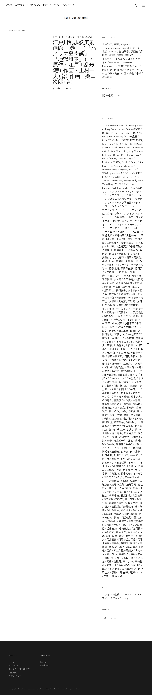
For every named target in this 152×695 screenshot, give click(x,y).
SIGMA (132, 169)
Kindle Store (109, 151)
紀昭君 (124, 481)
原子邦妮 (114, 268)
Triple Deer (116, 180)
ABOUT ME (68, 5)
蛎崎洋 (119, 514)
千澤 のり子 (113, 264)
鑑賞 (121, 535)
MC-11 (105, 158)
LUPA (115, 155)
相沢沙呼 (126, 459)
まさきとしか (129, 220)
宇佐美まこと (123, 308)
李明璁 (105, 393)
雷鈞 (109, 550)
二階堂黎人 (113, 242)
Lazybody (128, 151)
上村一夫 (57, 37)
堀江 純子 (137, 286)
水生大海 (116, 426)
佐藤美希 (133, 250)
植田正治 (129, 415)
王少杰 (115, 448)
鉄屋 (114, 535)
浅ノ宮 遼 (112, 437)
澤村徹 (110, 444)
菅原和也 (126, 495)
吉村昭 (117, 279)
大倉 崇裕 (123, 294)
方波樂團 (126, 371)
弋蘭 (126, 356)
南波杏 (134, 264)
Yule (133, 187)
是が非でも (125, 382)
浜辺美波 (124, 437)
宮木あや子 (110, 316)
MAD (122, 155)
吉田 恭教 (128, 279)
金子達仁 (133, 532)
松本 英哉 (124, 396)
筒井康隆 (130, 477)
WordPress (54, 689)
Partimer (106, 162)
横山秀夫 (127, 418)
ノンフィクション (132, 213)
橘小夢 (138, 418)
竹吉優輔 (126, 473)
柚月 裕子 (116, 404)
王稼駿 (115, 451)
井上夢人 (111, 246)
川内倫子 (119, 345)
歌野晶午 (119, 422)
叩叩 (133, 272)
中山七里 (116, 239)
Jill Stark (138, 144)
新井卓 (105, 371)
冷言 (111, 261)
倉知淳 (112, 253)
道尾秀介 (138, 528)
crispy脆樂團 (133, 129)
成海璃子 (116, 363)
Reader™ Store (129, 162)
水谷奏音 (128, 426)
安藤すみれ (124, 312)
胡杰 (128, 488)
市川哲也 (111, 352)
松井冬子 (112, 396)
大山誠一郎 (108, 297)
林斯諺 (117, 400)
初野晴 (129, 261)
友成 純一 (112, 272)
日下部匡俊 (110, 374)
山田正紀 (135, 330)
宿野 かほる (124, 316)
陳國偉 (124, 543)
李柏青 (115, 393)
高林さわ (128, 561)
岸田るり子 (118, 338)
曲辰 (109, 385)
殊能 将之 (131, 422)
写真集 (137, 257)
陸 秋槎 (113, 546)
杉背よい (135, 389)
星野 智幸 (112, 382)
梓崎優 (131, 411)
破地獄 (110, 470)
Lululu (138, 151)
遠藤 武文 (109, 532)
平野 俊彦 (107, 356)
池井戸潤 (132, 429)
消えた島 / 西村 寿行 (113, 69)
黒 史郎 (124, 572)
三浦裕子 (119, 235)
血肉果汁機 (131, 514)
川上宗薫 (107, 345)
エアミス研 (115, 195)
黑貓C (114, 572)
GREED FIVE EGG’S (132, 140)
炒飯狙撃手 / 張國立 (127, 51)
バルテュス (132, 217)
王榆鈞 (125, 448)
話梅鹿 (127, 517)
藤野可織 (137, 510)
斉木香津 (136, 367)
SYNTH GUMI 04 (123, 176)
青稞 (133, 554)
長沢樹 (129, 535)
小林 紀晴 (117, 323)
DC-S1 (114, 133)
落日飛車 (130, 499)
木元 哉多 (133, 385)
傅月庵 (136, 253)
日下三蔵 (137, 371)
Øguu (130, 158)
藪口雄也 (108, 514)
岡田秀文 (107, 334)
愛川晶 (105, 363)
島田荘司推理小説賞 (118, 341)
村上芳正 (126, 393)
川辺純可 (114, 349)
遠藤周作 (121, 532)
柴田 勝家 (107, 407)
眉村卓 (136, 459)
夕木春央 (133, 290)
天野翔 (131, 301)
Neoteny (122, 158)
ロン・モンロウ (111, 228)
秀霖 (118, 470)
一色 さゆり (108, 231)
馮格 (109, 561)
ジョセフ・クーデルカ (122, 209)
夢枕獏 (112, 294)
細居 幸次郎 (117, 484)
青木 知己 (112, 554)
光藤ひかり (108, 257)
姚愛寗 (134, 305)
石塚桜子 (121, 462)
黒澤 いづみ (136, 572)
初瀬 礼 (120, 261)
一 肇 (124, 228)
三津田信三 (135, 231)
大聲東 (112, 301)
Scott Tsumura (115, 166)
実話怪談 (138, 312)
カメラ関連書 (123, 202)
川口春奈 (131, 345)
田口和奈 (107, 455)
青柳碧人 (124, 554)
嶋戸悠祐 (135, 341)
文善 (127, 367)
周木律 (138, 283)
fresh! (104, 140)
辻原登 (117, 524)
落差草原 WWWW (113, 499)
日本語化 (131, 378)
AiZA (104, 125)
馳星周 (117, 561)
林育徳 (136, 400)
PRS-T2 (116, 162)
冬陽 (104, 261)
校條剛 (130, 407)
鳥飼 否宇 (123, 565)
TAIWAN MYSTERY (37, 5)
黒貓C (107, 576)
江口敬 (107, 429)
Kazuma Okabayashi (113, 147)
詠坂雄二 (116, 517)
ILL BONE (121, 144)
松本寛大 (136, 396)
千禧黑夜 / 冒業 (110, 44)
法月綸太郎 (130, 433)
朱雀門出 (123, 389)
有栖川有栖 (119, 385)
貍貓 (131, 521)
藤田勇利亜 (113, 510)
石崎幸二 (133, 462)
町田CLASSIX (121, 455)
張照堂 (122, 360)
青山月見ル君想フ (123, 550)
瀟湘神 (119, 444)
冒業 (129, 257)
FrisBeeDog (114, 140)
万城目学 (122, 231)
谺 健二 (123, 521)
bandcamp (131, 125)
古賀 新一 (124, 272)
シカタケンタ (119, 206)
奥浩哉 (113, 305)
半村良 (125, 264)
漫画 (90, 37)
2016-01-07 (68, 88)
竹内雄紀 (114, 473)
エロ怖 (127, 195)
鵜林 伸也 (107, 568)
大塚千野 (136, 294)
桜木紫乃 (114, 411)
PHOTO (54, 5)
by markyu (57, 88)
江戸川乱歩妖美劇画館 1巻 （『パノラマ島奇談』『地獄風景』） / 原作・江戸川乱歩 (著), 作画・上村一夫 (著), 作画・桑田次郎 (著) (74, 62)
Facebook (148, 350)
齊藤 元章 (117, 576)
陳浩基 (134, 543)
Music (113, 158)
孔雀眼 (110, 308)
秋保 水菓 (128, 470)
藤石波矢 (126, 510)
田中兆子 (135, 451)
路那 (109, 524)
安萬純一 (111, 312)
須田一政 (129, 557)
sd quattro (129, 166)
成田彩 (127, 363)
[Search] (136, 5)
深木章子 (136, 437)
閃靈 (133, 539)
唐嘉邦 (116, 286)
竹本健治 (137, 473)
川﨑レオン (127, 349)
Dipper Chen (125, 133)
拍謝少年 (108, 367)
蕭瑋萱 (112, 503)
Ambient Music (116, 125)
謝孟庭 (113, 521)
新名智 (115, 371)
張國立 (134, 356)
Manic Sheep (133, 155)
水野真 (138, 426)
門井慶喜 (111, 539)
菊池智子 (137, 495)
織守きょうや (116, 488)
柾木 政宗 (120, 407)
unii (139, 180)
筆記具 (119, 477)
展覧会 (112, 330)
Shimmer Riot (109, 169)
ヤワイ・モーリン (129, 224)
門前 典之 (123, 539)
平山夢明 (136, 352)
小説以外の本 (123, 327)
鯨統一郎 (111, 565)
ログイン (107, 594)
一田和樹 (134, 228)
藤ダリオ (133, 503)
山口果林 (123, 330)
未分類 (65, 37)
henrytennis (107, 144)
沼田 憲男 (116, 433)
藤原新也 (116, 506)
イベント (125, 191)
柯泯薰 (127, 404)
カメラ (110, 202)
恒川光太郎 (134, 360)
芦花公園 (121, 492)
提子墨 (119, 367)
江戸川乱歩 (82, 37)
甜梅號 (124, 451)
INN (130, 144)
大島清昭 (121, 297)
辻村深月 (128, 524)
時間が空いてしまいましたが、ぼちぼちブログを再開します (122, 59)
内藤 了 (121, 257)
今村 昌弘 (135, 246)
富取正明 (138, 316)
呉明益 (129, 283)
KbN (127, 147)
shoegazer (122, 169)
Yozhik (126, 187)
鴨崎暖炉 (136, 565)
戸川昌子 (137, 363)
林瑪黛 (127, 400)
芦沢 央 (111, 492)
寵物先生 (108, 319)
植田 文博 (116, 415)
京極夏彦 (123, 246)
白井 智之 (135, 455)
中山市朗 (128, 239)
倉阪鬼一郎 (124, 253)
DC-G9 (105, 133)
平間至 (118, 356)
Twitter (148, 343)
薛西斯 (122, 503)
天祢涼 (122, 301)
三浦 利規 (107, 235)
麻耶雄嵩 (119, 568)
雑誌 (128, 546)
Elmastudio (76, 689)
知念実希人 (108, 462)
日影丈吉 (123, 374)
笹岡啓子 (108, 477)
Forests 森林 (131, 136)
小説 (111, 327)
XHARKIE (120, 184)
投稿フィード (121, 594)
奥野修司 (123, 305)
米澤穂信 (114, 481)
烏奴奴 (129, 444)
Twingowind (130, 180)
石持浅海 (128, 466)
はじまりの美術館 (114, 217)
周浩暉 (107, 286)
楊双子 (139, 415)
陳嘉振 (115, 543)
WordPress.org (121, 598)
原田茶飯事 (127, 268)
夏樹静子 (121, 290)
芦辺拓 (132, 492)
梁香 (123, 411)
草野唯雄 (114, 495)
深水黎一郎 (120, 440)
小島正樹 (132, 319)
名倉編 (119, 283)
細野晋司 (131, 484)
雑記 (121, 546)
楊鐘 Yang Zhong (112, 418)
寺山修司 (120, 319)
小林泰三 (129, 323)
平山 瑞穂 (123, 352)
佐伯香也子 (120, 250)
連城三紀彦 (125, 528)
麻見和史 (131, 568)
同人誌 (110, 283)
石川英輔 (116, 466)
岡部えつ (119, 334)
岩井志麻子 (132, 334)
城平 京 (126, 286)
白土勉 (105, 459)
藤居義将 (128, 506)
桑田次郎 (72, 37)
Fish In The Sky (116, 136)
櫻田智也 (107, 422)
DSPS (135, 133)
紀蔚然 (134, 481)
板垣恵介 (107, 400)
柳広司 (137, 404)
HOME (8, 5)
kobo (119, 151)
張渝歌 (112, 360)
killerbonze (137, 147)
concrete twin (118, 129)
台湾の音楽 (130, 275)
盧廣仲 (115, 459)
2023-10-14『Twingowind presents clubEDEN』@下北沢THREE (122, 48)
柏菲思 (105, 404)
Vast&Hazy (107, 184)
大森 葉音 (133, 297)
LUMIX (106, 155)
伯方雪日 (107, 250)
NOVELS (19, 5)
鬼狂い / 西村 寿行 (124, 73)
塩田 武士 (109, 290)
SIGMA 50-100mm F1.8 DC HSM (118, 173)
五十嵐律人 (127, 242)
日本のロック (116, 378)
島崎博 (130, 338)
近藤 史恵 (112, 528)
